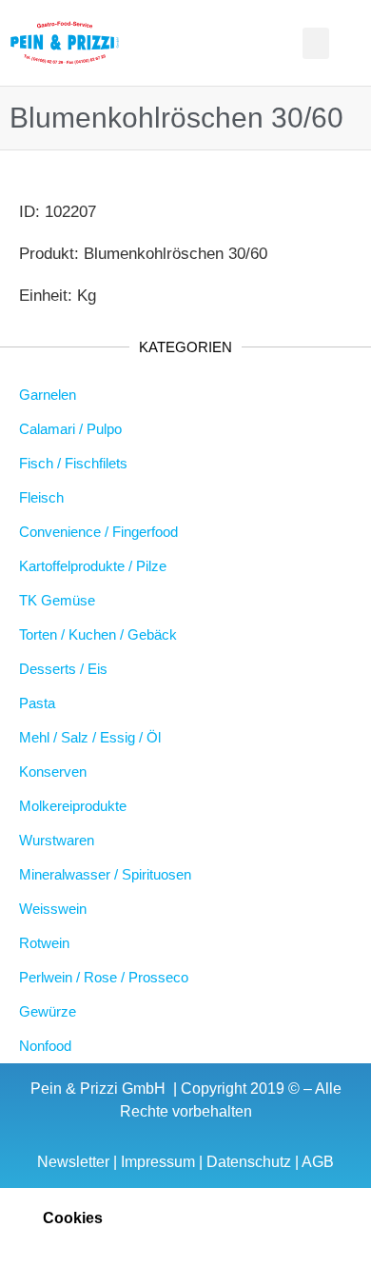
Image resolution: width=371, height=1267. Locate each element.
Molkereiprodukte (73, 806)
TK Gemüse (57, 600)
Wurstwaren (56, 840)
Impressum (158, 1162)
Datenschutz (248, 1162)
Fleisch (41, 497)
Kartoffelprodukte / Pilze (92, 566)
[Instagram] (240, 43)
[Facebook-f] (214, 43)
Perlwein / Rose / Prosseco (103, 977)
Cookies (73, 1218)
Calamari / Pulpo (70, 429)
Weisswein (53, 909)
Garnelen (47, 394)
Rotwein (44, 943)
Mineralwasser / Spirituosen (105, 874)
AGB (318, 1162)
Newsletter (73, 1162)
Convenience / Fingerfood (98, 532)
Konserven (53, 771)
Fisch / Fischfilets (73, 463)
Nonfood (45, 1046)
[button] (149, 43)
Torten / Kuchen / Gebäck (98, 634)
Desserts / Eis (63, 669)
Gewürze (47, 1011)
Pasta (37, 703)
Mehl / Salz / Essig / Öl (90, 737)
